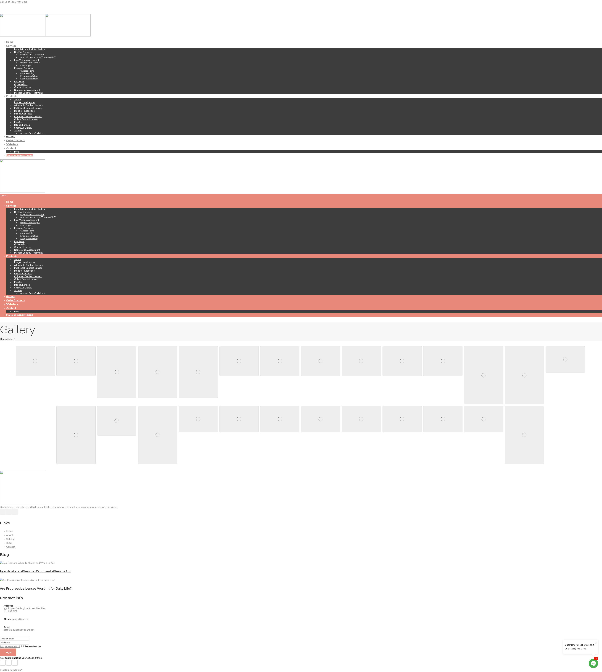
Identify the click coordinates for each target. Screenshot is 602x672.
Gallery (10, 136)
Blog (16, 151)
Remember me (33, 646)
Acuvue (18, 130)
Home (9, 42)
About (9, 535)
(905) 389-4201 (19, 1)
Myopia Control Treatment (28, 93)
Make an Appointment (19, 155)
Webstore (12, 144)
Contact (11, 148)
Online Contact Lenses (26, 119)
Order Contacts (15, 140)
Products (11, 96)
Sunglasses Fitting (29, 79)
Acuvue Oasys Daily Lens (32, 133)
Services (11, 45)
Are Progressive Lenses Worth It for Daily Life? (36, 588)
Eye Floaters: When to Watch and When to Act (35, 571)
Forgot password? (10, 646)
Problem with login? (11, 670)
